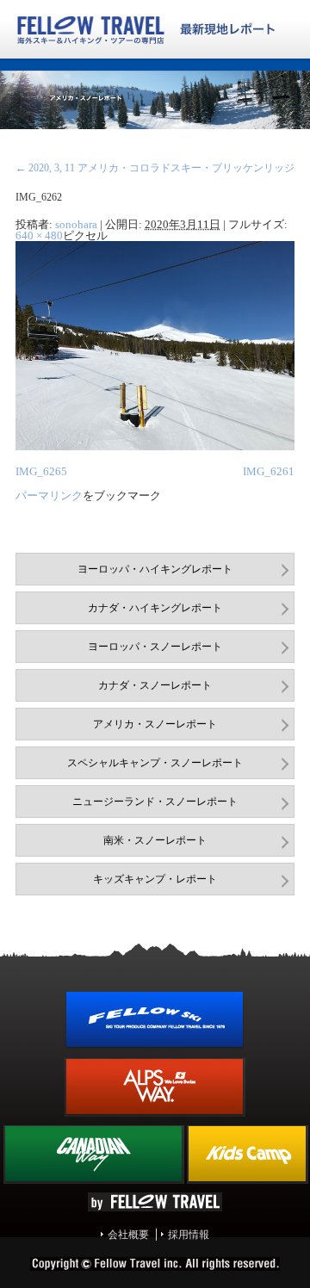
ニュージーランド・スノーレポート (155, 802)
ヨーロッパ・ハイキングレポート (155, 569)
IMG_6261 (268, 471)
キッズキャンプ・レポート (155, 879)
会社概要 (128, 1235)
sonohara (76, 224)
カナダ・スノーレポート (155, 685)
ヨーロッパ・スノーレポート (155, 647)
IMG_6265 (41, 471)
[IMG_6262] (155, 447)
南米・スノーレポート (155, 840)
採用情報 (188, 1235)
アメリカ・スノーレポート (155, 724)
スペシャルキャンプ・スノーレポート (155, 763)
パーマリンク (49, 495)
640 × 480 (39, 235)
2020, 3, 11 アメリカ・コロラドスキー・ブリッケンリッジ (155, 168)
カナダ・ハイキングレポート (155, 608)
